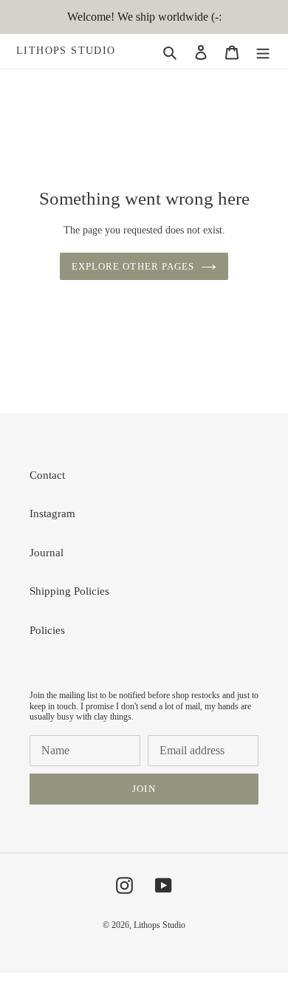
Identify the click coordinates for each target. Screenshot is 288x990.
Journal (47, 553)
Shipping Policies (69, 591)
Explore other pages (133, 266)
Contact (47, 475)
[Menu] (262, 51)
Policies (47, 630)
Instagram (52, 513)
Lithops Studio (66, 50)
